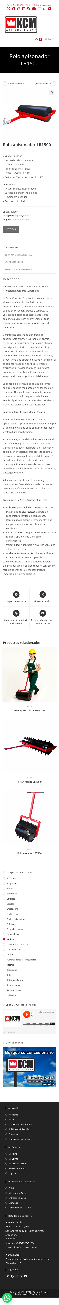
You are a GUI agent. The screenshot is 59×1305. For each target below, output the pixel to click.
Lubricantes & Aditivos (17, 944)
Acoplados (12, 883)
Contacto (13, 1134)
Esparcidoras (13, 934)
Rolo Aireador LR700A (29, 853)
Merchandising (14, 949)
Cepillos (10, 903)
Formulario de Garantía (20, 1207)
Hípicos (18, 215)
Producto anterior (16, 83)
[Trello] (21, 1276)
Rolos (26, 215)
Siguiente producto (42, 83)
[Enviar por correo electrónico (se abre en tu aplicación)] (39, 8)
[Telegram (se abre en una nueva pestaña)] (49, 8)
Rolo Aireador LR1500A (29, 781)
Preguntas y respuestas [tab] (18, 269)
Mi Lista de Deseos (18, 1163)
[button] (51, 92)
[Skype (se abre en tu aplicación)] (28, 8)
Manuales (13, 1202)
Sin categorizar (14, 990)
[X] (7, 1276)
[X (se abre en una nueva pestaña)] (9, 8)
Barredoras (12, 893)
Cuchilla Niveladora (16, 919)
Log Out (13, 1173)
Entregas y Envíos (17, 1197)
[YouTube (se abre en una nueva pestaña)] (34, 8)
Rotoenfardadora (15, 979)
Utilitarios (11, 995)
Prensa (12, 1119)
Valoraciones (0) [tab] (14, 262)
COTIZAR (11, 229)
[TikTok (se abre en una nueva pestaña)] (44, 8)
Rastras (10, 964)
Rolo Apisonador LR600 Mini (29, 710)
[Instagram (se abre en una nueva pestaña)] (18, 8)
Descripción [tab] (11, 247)
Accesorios (12, 878)
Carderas (11, 898)
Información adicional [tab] (18, 254)
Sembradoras (13, 985)
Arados (10, 888)
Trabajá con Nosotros (19, 1138)
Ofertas (10, 954)
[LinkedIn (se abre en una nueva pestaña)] (23, 8)
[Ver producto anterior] (5, 83)
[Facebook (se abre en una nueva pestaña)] (13, 8)
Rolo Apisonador (21, 219)
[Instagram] (17, 1276)
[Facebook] (12, 1276)
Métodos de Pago (17, 1193)
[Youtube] (25, 1276)
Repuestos (12, 969)
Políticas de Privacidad (19, 1129)
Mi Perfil (13, 1153)
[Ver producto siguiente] (53, 83)
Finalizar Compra (17, 1168)
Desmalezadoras (15, 929)
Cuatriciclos (12, 913)
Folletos (12, 1188)
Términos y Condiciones (20, 1124)
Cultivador (12, 924)
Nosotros (13, 1114)
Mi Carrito (13, 1158)
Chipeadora (12, 908)
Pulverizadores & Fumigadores (21, 959)
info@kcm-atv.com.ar (42, 5)
